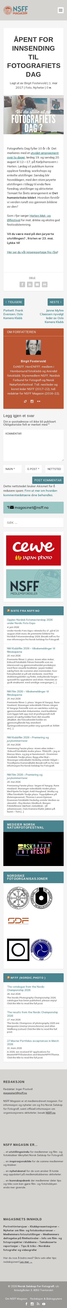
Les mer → (26, 1262)
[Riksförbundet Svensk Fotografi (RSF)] (41, 960)
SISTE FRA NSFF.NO (25, 610)
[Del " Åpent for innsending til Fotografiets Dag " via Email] (37, 284)
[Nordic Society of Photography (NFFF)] (18, 908)
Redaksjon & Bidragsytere (46, 1298)
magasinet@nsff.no (32, 507)
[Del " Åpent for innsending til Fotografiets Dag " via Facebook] (22, 284)
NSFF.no (50, 1112)
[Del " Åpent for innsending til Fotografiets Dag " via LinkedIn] (30, 284)
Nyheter (38, 87)
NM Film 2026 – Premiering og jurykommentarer (24, 776)
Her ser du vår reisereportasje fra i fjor (32, 252)
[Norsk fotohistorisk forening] (41, 908)
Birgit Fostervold (35, 83)
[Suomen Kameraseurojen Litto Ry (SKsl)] (18, 960)
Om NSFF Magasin (16, 1298)
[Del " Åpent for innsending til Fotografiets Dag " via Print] (44, 284)
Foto (28, 87)
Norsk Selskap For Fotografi (36, 1286)
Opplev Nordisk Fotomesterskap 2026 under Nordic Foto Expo (29, 621)
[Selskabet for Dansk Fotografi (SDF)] (18, 931)
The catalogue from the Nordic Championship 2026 (25, 988)
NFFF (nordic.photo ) (28, 977)
